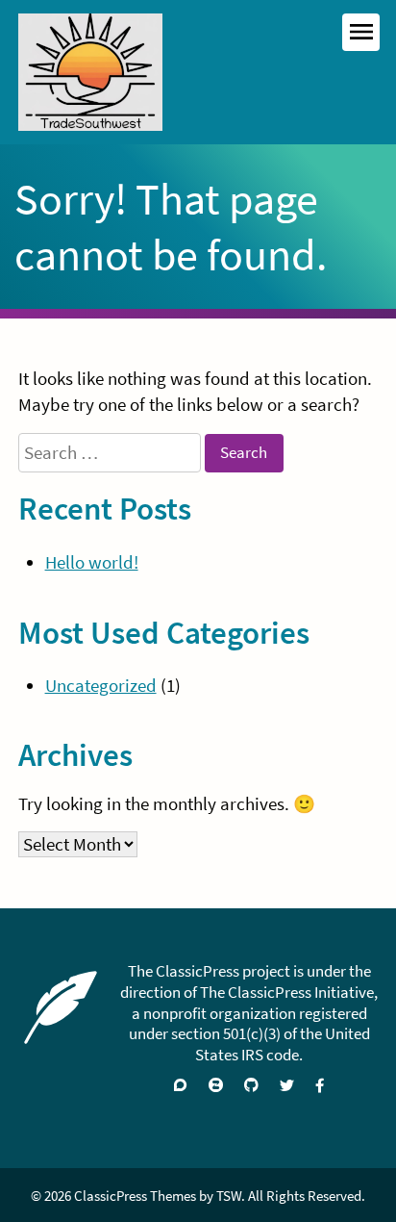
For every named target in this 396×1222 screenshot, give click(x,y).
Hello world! (91, 562)
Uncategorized (101, 686)
